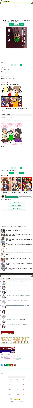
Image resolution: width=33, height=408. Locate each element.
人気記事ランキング (11, 379)
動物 (9, 394)
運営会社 (2, 373)
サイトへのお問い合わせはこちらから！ (7, 369)
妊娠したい (18, 381)
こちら (22, 226)
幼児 (17, 389)
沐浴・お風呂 (18, 387)
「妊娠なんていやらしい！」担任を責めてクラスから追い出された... (15, 290)
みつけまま (28, 324)
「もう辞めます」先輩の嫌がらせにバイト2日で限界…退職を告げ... (15, 314)
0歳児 (17, 384)
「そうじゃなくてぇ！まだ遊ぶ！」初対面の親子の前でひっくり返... (15, 295)
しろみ (27, 300)
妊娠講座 (10, 381)
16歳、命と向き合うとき (6, 192)
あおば (27, 319)
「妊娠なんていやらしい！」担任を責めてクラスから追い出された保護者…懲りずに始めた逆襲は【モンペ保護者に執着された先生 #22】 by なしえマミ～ (18, 230)
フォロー (2, 170)
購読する (2, 273)
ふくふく (3, 62)
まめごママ (28, 295)
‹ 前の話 (11, 24)
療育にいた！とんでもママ (27, 192)
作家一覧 (16, 24)
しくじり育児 (10, 392)
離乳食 (10, 389)
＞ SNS (25, 197)
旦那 (17, 392)
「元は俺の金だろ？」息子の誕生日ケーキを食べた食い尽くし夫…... (15, 300)
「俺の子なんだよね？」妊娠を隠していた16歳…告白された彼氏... (15, 281)
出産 (9, 384)
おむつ (10, 387)
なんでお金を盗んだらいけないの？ (16, 192)
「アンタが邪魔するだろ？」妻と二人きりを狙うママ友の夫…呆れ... (15, 324)
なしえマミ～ (28, 290)
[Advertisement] (16, 12)
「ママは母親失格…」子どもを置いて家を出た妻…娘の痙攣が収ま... (15, 319)
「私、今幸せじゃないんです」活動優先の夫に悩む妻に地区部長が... (15, 305)
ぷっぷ (28, 305)
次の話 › (22, 24)
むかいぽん (27, 314)
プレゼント (18, 394)
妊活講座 (18, 379)
